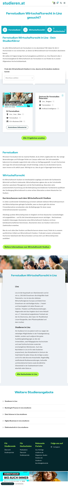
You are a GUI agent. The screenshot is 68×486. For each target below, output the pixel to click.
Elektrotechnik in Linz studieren (16, 427)
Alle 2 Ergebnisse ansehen (34, 138)
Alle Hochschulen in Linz (27, 374)
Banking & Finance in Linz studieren (18, 408)
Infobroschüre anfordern (7, 483)
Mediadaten (24, 450)
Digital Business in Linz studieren (17, 421)
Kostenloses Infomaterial (17, 127)
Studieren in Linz (11, 401)
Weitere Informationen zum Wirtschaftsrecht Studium (26, 247)
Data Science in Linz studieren (16, 414)
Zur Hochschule (19, 483)
